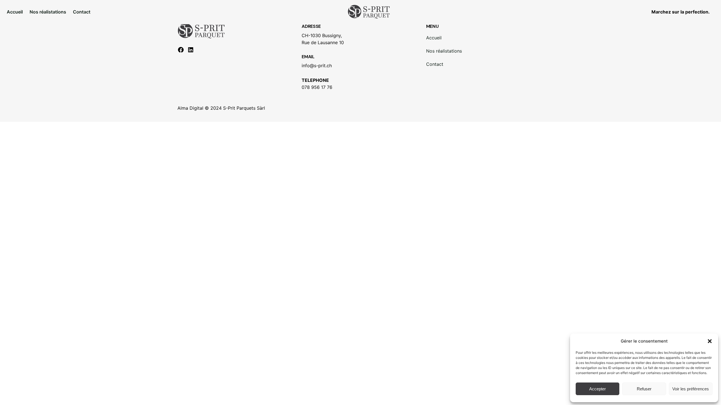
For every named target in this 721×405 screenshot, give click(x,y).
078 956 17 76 (317, 87)
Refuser (644, 388)
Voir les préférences (690, 388)
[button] (710, 341)
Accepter (597, 388)
